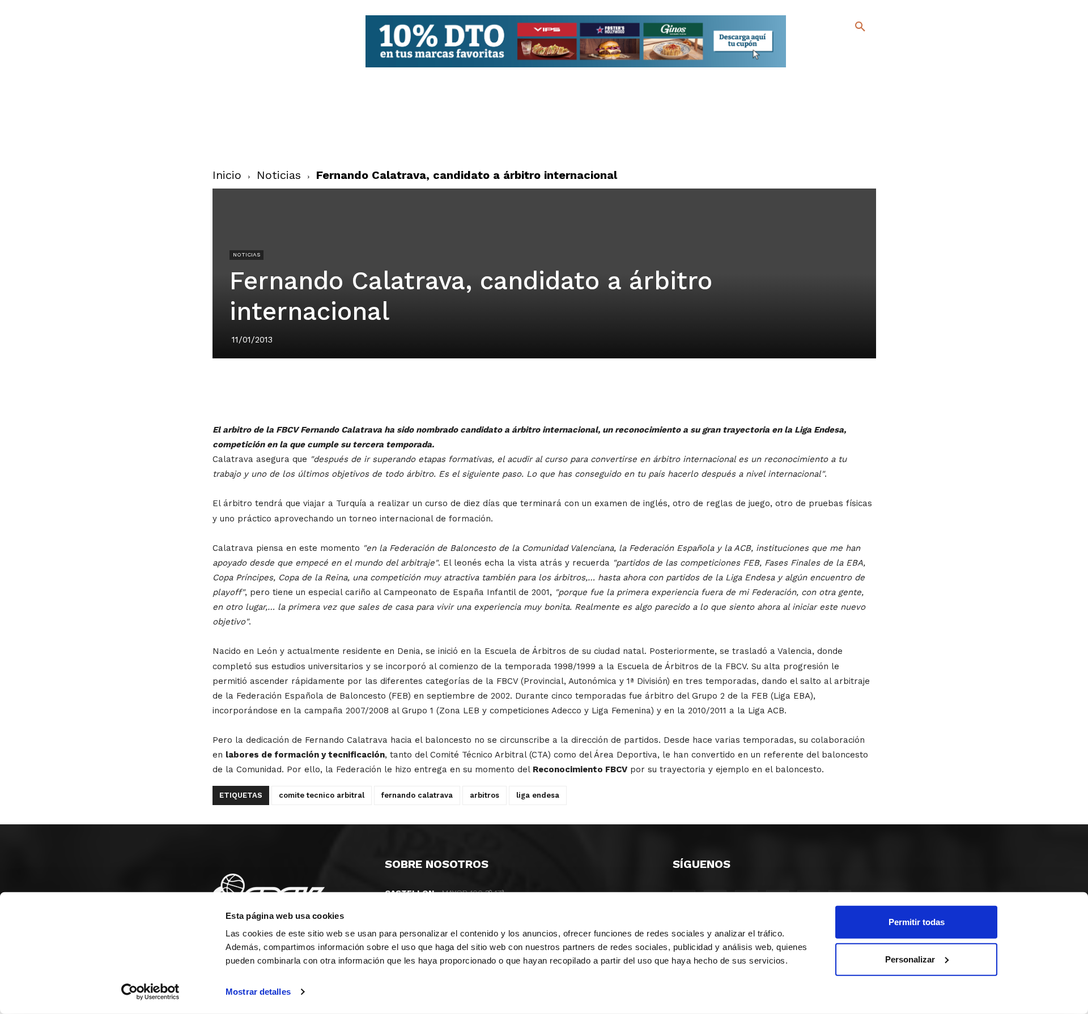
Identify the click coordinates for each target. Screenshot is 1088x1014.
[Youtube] (850, 67)
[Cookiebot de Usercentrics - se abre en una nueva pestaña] (150, 991)
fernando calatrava (417, 795)
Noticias (279, 175)
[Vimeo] (832, 67)
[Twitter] (830, 49)
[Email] (609, 390)
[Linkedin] (557, 390)
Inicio (226, 175)
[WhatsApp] (583, 390)
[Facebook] (814, 51)
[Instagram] (865, 51)
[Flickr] (814, 67)
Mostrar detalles (258, 991)
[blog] (847, 49)
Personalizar (910, 959)
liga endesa (537, 795)
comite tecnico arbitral (321, 795)
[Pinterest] (531, 390)
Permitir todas (917, 922)
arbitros (484, 795)
